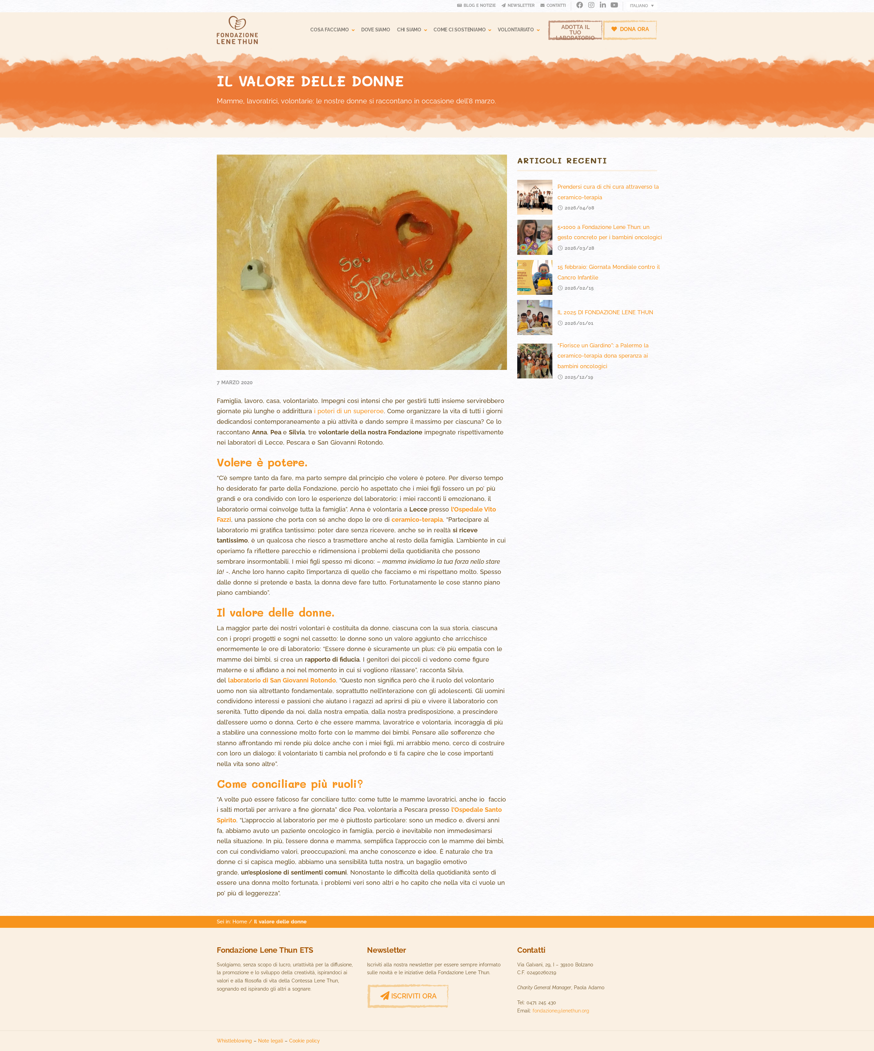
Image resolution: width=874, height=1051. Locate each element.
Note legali (270, 1040)
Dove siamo (375, 29)
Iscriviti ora (414, 996)
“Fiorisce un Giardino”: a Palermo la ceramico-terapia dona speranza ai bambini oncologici (603, 356)
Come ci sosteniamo (459, 29)
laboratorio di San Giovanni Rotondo (282, 680)
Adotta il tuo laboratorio (575, 32)
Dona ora (633, 29)
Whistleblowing (234, 1040)
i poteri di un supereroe (349, 411)
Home (239, 921)
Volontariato (516, 29)
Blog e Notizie (480, 5)
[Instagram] (591, 6)
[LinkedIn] (603, 6)
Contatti (556, 5)
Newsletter (521, 5)
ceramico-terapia (417, 519)
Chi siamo (409, 29)
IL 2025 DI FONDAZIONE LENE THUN (605, 312)
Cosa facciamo (329, 29)
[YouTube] (614, 6)
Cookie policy (304, 1040)
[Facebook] (579, 6)
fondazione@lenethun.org (561, 1010)
